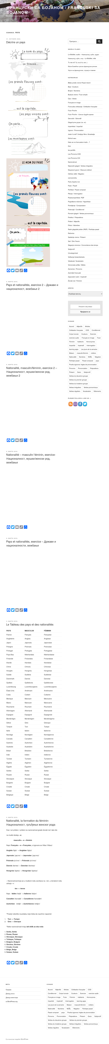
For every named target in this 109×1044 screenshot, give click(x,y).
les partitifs (71, 150)
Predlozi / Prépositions (75, 217)
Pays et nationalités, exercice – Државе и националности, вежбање (31, 543)
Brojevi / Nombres (74, 91)
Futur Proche (72, 110)
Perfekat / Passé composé (77, 190)
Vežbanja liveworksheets (76, 257)
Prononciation (82, 368)
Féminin (72, 342)
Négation (98, 357)
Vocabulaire (87, 391)
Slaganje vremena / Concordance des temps (83, 245)
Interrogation (91, 345)
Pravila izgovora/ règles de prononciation (83, 364)
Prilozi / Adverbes (74, 225)
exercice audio (74, 338)
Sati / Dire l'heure (74, 241)
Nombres (82, 357)
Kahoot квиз (72, 138)
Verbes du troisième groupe (78, 383)
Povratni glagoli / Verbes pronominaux (81, 213)
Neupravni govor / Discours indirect (80, 170)
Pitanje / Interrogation (75, 194)
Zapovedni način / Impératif (77, 277)
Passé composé (87, 361)
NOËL (90, 357)
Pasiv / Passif (72, 186)
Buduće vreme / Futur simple (77, 95)
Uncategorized (73, 253)
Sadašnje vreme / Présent (76, 237)
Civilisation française (76, 330)
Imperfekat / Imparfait (75, 126)
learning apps (73, 349)
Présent (71, 372)
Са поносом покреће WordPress (17, 1039)
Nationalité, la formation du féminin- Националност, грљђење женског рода (30, 822)
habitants (80, 342)
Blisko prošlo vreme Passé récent (79, 83)
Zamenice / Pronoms (75, 269)
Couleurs (84, 334)
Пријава (8, 989)
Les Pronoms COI (74, 158)
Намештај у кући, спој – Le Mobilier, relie (82, 58)
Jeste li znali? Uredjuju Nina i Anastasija (81, 134)
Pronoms (72, 368)
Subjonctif (71, 249)
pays (97, 361)
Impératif (81, 345)
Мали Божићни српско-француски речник (82, 66)
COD (87, 330)
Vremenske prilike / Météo (76, 265)
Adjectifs (79, 326)
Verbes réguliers (74, 391)
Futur (99, 338)
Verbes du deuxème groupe (78, 376)
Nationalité (72, 357)
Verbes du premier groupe (78, 380)
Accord (71, 326)
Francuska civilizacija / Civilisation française (82, 107)
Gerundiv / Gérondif (74, 118)
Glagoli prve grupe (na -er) (77, 122)
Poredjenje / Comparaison (77, 205)
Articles (87, 326)
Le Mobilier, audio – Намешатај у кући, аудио (83, 54)
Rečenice (71, 233)
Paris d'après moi (74, 182)
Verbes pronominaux (91, 387)
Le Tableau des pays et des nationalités (29, 624)
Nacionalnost (72, 162)
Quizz (79, 372)
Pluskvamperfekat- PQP (76, 198)
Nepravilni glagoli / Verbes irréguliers (80, 166)
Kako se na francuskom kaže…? (79, 142)
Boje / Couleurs (73, 87)
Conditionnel (96, 330)
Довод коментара (12, 997)
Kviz (69, 146)
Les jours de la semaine (89, 349)
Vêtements (97, 391)
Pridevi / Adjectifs (74, 221)
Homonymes (90, 342)
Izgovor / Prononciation (76, 130)
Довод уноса (10, 993)
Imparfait (72, 345)
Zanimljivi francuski (74, 273)
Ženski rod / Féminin (75, 281)
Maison (71, 353)
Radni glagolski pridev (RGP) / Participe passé (83, 229)
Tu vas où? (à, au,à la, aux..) (77, 62)
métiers (93, 353)
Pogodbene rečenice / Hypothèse (79, 202)
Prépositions (94, 368)
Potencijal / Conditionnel (76, 209)
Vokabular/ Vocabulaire (75, 261)
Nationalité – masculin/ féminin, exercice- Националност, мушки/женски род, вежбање (31, 458)
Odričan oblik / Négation (76, 174)
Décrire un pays (15, 42)
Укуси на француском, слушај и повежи (81, 70)
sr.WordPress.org (11, 1001)
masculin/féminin (82, 353)
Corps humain (74, 334)
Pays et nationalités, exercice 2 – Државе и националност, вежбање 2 (32, 286)
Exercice (93, 334)
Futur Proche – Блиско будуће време (81, 114)
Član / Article (72, 99)
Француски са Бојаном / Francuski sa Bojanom (53, 10)
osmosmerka (72, 178)
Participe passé (74, 361)
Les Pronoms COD (74, 154)
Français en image (74, 102)
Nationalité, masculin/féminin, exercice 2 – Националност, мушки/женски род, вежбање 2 (31, 371)
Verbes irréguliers (75, 387)
